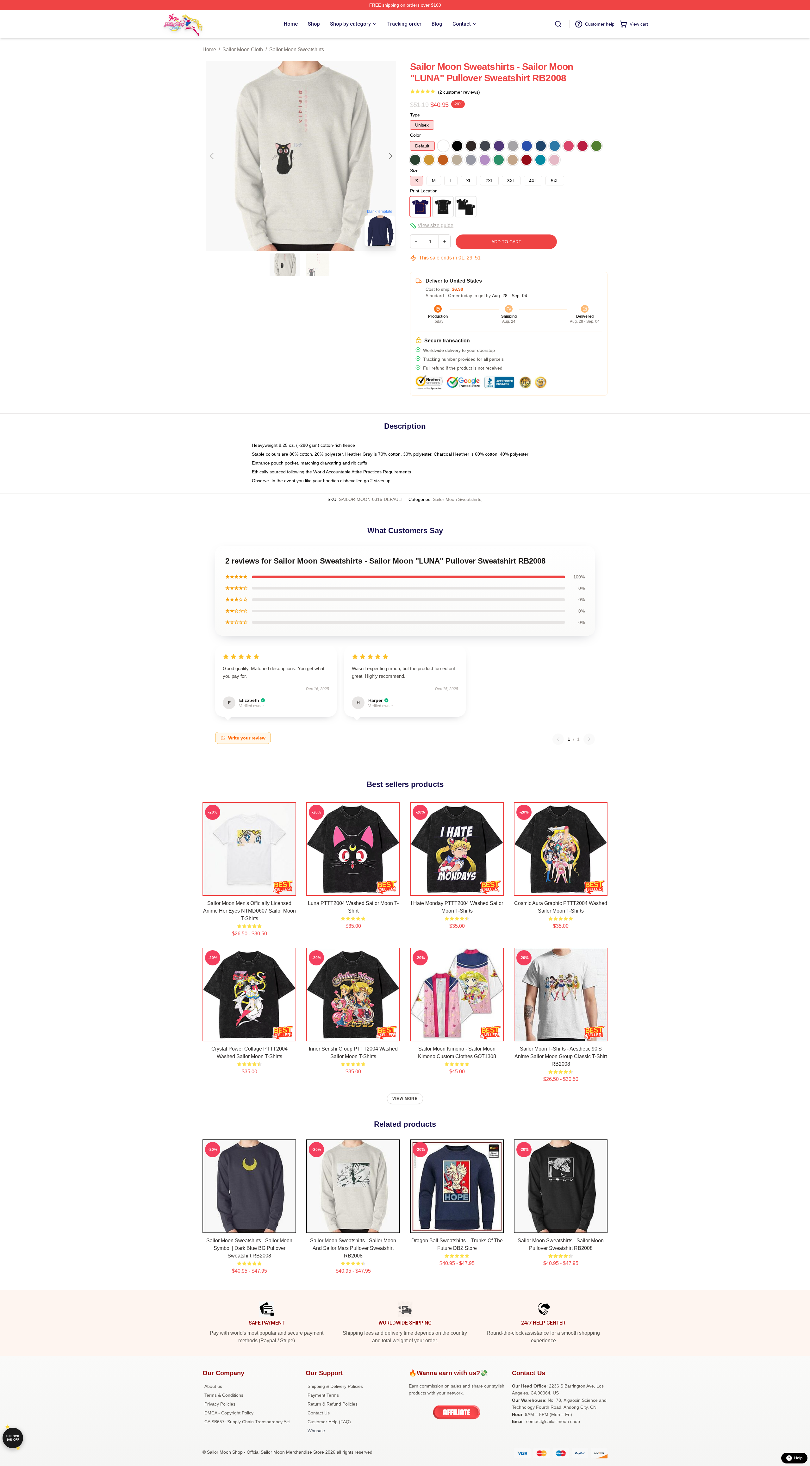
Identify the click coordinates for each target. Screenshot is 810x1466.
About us (213, 1386)
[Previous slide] (212, 156)
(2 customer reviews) (459, 92)
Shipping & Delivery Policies (335, 1386)
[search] (558, 24)
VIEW (249, 889)
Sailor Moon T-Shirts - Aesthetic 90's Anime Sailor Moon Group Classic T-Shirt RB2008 (560, 1056)
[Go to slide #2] (317, 264)
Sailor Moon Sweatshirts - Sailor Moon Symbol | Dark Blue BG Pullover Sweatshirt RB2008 (249, 1248)
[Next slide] (390, 156)
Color (415, 135)
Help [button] (798, 1458)
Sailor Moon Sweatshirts (296, 49)
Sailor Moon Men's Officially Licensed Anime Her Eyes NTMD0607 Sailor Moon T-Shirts (249, 911)
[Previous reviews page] (558, 739)
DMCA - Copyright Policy (228, 1412)
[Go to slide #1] (285, 264)
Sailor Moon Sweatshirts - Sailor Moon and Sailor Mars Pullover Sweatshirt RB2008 (353, 1248)
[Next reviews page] (589, 739)
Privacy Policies (219, 1404)
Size (414, 170)
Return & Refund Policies (333, 1404)
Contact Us (319, 1412)
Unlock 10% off (12, 1438)
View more (405, 1098)
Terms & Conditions (223, 1395)
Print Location (424, 190)
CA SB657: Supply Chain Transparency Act (247, 1421)
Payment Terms (323, 1395)
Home (209, 49)
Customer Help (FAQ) (329, 1421)
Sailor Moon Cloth (242, 49)
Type (415, 114)
